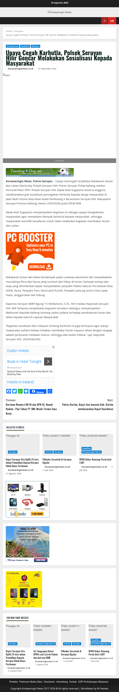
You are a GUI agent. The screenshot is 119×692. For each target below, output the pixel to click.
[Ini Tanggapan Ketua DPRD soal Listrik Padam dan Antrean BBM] (45, 635)
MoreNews (87, 688)
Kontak (73, 682)
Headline (25, 46)
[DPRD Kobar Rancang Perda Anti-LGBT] (96, 445)
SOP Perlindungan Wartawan (93, 682)
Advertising (62, 682)
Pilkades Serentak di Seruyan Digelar (57, 461)
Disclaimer (49, 682)
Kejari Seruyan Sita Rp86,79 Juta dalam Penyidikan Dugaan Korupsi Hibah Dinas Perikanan (22, 463)
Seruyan (35, 46)
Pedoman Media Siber (30, 682)
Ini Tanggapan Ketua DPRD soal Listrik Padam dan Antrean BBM (45, 654)
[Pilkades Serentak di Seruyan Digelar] (59, 445)
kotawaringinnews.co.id (20, 68)
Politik (49, 452)
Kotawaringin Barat (91, 452)
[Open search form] (98, 21)
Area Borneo (12, 46)
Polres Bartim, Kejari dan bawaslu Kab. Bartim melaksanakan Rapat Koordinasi (87, 404)
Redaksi (13, 682)
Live (112, 20)
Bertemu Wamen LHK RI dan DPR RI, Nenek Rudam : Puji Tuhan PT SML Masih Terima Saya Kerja (31, 406)
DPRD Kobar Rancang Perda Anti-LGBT (95, 461)
